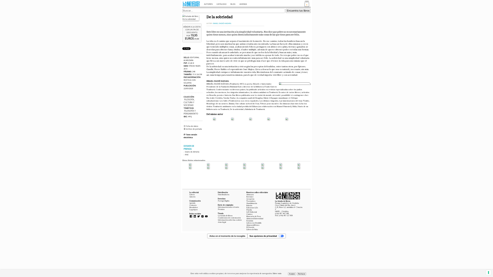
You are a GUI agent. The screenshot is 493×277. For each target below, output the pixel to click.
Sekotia (249, 205)
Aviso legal (222, 222)
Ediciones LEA (252, 208)
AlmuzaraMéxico (252, 225)
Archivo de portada (194, 129)
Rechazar (301, 274)
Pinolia (249, 210)
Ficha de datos (192, 126)
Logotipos (193, 210)
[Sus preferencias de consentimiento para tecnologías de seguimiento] (488, 272)
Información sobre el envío (228, 207)
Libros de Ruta (252, 229)
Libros (192, 195)
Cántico (249, 214)
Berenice (249, 197)
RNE (186, 154)
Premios (221, 209)
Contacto (193, 205)
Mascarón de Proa (253, 216)
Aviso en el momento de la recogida (227, 236)
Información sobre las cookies (230, 220)
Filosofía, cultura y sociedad (189, 102)
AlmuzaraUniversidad (254, 218)
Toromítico (250, 201)
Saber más (277, 273)
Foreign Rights (223, 201)
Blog (232, 4)
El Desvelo (250, 227)
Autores (208, 4)
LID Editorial (251, 212)
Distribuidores (223, 195)
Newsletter (193, 207)
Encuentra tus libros (298, 10)
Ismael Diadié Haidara (222, 23)
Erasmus (249, 221)
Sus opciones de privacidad (263, 236)
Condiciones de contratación (229, 218)
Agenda (243, 4)
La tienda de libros (225, 216)
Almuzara (250, 195)
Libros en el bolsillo (254, 223)
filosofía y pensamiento (191, 112)
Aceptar (292, 274)
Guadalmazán (251, 203)
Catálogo (221, 4)
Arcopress (250, 199)
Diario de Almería (192, 152)
